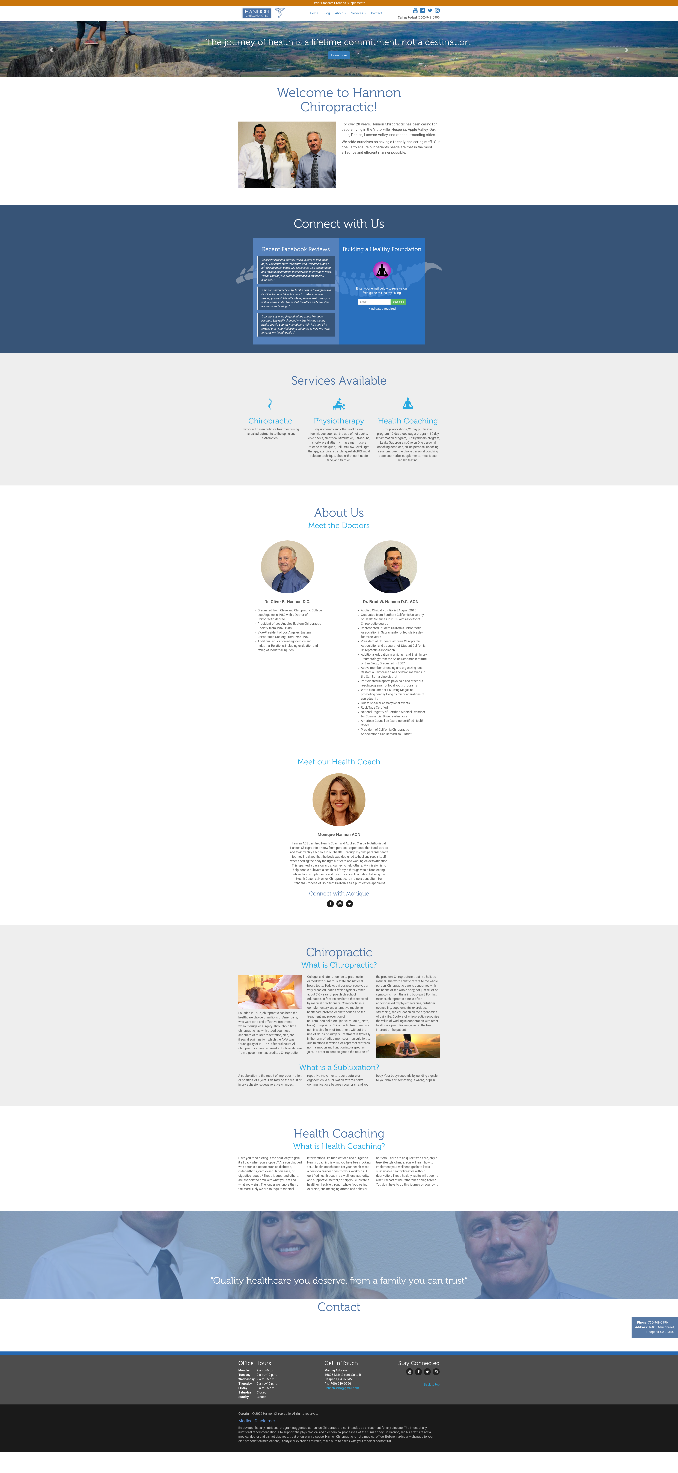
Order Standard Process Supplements (339, 3)
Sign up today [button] (339, 55)
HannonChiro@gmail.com (342, 1388)
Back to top (432, 1384)
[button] (51, 49)
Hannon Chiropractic (262, 13)
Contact (376, 13)
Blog (327, 13)
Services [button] (357, 13)
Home (314, 13)
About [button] (339, 13)
